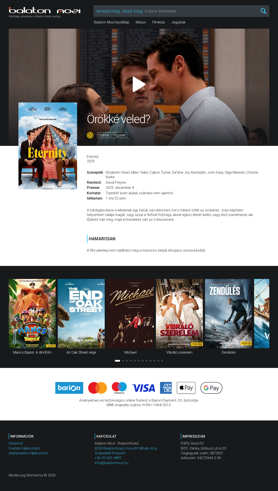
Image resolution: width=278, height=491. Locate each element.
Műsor (141, 22)
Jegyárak (178, 22)
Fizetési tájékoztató (24, 448)
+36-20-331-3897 (108, 458)
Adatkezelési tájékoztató (28, 453)
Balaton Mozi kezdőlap (111, 22)
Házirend (16, 443)
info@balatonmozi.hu (111, 463)
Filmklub (158, 22)
